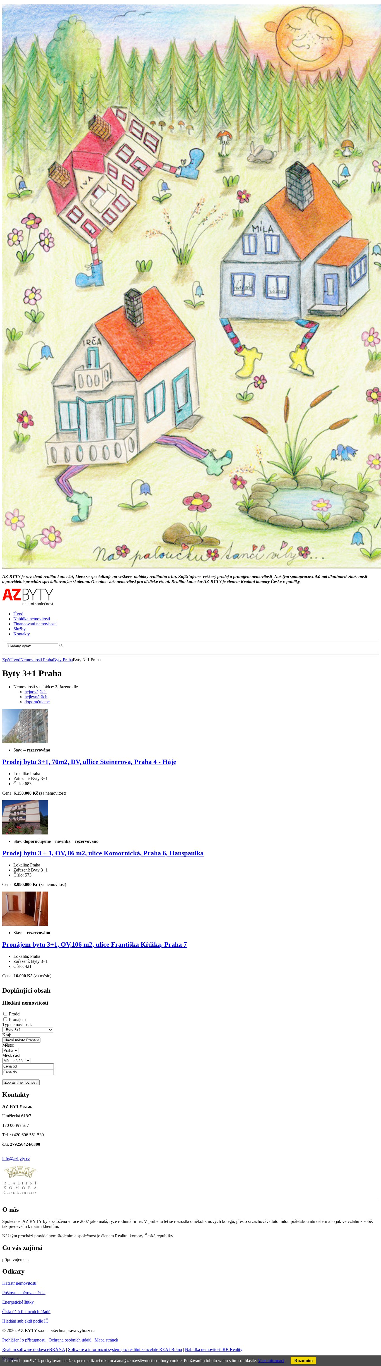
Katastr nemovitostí (19, 1283)
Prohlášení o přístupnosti (23, 1340)
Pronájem (17, 1019)
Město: (8, 1045)
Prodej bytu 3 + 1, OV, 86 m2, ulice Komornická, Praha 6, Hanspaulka (103, 853)
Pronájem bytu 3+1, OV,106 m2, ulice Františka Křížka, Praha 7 (94, 944)
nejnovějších (36, 691)
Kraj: (6, 1034)
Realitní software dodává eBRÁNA (33, 1349)
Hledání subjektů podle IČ (25, 1321)
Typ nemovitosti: (17, 1024)
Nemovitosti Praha (36, 659)
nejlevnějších (36, 696)
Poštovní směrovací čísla (23, 1292)
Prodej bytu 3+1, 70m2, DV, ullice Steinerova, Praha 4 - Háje (89, 761)
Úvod (15, 659)
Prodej (14, 1014)
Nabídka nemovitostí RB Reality (213, 1349)
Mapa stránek (106, 1340)
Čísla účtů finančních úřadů (26, 1311)
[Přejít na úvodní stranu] (27, 604)
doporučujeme (37, 701)
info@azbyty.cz (16, 1158)
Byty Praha (63, 659)
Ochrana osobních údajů (70, 1340)
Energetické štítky (18, 1302)
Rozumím (303, 1360)
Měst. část (11, 1055)
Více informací (271, 1360)
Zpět (6, 659)
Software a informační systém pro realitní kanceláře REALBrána (125, 1349)
